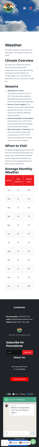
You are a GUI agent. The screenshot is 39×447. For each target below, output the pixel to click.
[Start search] (36, 8)
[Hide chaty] (33, 441)
